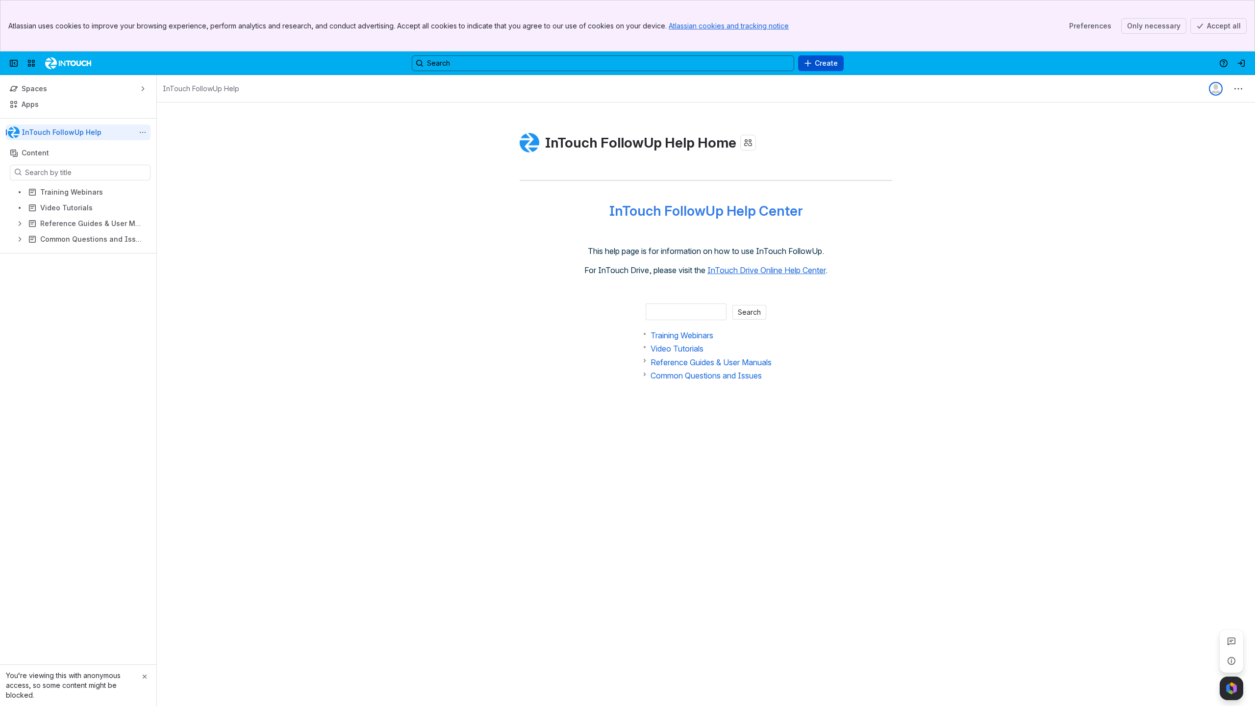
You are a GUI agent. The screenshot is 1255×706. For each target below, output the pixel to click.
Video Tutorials (677, 348)
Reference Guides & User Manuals (711, 362)
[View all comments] (1231, 641)
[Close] (145, 676)
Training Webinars (682, 335)
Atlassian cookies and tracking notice (729, 26)
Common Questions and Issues (706, 375)
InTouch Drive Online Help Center (766, 270)
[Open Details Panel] (1231, 661)
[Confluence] (68, 63)
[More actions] (143, 132)
